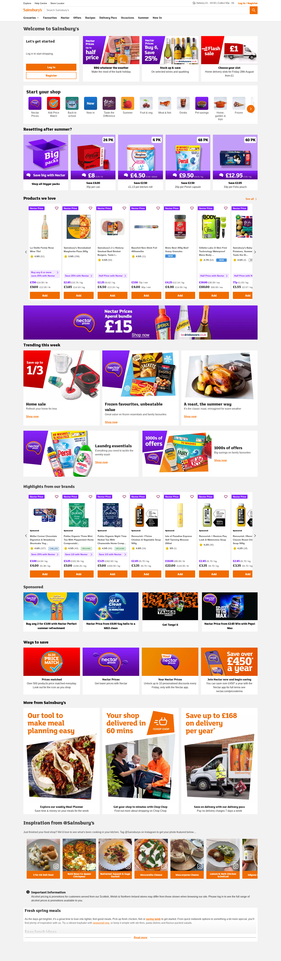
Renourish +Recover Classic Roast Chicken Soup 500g (245, 540)
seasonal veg (101, 923)
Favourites (50, 18)
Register (51, 75)
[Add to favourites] (57, 208)
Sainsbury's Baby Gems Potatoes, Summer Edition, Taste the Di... (247, 251)
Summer (143, 18)
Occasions (127, 18)
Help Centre (41, 3)
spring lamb (153, 919)
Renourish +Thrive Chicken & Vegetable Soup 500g (146, 540)
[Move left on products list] (26, 252)
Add (44, 295)
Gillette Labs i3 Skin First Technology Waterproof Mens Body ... (213, 251)
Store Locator (57, 3)
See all (250, 199)
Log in (51, 67)
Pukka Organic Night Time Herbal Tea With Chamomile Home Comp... (112, 540)
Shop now (32, 416)
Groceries (29, 18)
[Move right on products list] (255, 252)
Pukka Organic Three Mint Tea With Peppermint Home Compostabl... (79, 540)
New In (157, 18)
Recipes (90, 18)
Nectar (65, 18)
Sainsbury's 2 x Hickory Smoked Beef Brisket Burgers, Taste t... (111, 251)
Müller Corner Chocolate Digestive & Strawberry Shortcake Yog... (43, 540)
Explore (27, 3)
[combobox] (147, 10)
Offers (77, 18)
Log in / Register (248, 3)
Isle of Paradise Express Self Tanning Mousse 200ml (178, 540)
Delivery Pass (108, 18)
